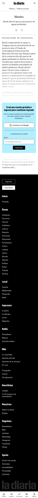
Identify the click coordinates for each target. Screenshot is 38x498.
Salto (4, 297)
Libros (4, 253)
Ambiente (6, 215)
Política (12, 9)
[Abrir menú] (3, 3)
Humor (5, 374)
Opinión (5, 260)
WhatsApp (6, 437)
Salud (4, 267)
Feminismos (7, 243)
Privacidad (6, 471)
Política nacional (23, 9)
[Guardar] (16, 30)
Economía (6, 236)
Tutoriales (6, 464)
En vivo (5, 365)
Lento (4, 318)
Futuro (4, 246)
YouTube (5, 433)
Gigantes (5, 321)
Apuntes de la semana (11, 361)
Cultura (5, 229)
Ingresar (8, 181)
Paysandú (6, 294)
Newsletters (7, 426)
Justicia (5, 249)
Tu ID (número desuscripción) (9, 395)
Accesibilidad (7, 467)
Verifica (5, 274)
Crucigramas (7, 377)
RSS (3, 430)
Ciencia (5, 222)
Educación (6, 239)
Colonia (5, 287)
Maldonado (6, 290)
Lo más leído (7, 355)
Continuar (19, 148)
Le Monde (6, 314)
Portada (5, 202)
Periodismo (6, 334)
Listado (5, 391)
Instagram (6, 440)
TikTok (4, 447)
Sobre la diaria (8, 410)
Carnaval (5, 218)
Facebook (6, 444)
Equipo (5, 413)
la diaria (5, 311)
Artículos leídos (8, 341)
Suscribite (9, 188)
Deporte (5, 232)
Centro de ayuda (9, 460)
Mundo (5, 256)
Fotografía (6, 370)
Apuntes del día (8, 358)
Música (5, 338)
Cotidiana (6, 225)
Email (6, 138)
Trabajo (5, 270)
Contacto (5, 474)
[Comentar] (22, 30)
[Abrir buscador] (34, 3)
